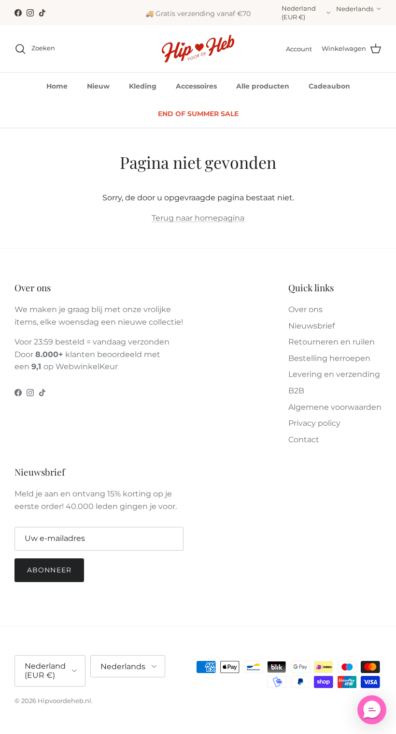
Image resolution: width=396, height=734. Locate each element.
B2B (296, 390)
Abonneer (49, 570)
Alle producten (262, 86)
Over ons (305, 309)
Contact (303, 439)
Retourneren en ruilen (331, 341)
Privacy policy (314, 423)
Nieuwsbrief (311, 325)
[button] (371, 709)
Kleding (142, 86)
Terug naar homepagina (198, 218)
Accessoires (196, 86)
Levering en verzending (334, 374)
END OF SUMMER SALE (198, 113)
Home (57, 86)
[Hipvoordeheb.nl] (198, 48)
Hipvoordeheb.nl (64, 700)
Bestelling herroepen (329, 358)
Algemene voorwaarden (335, 407)
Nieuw (98, 86)
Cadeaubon (329, 86)
